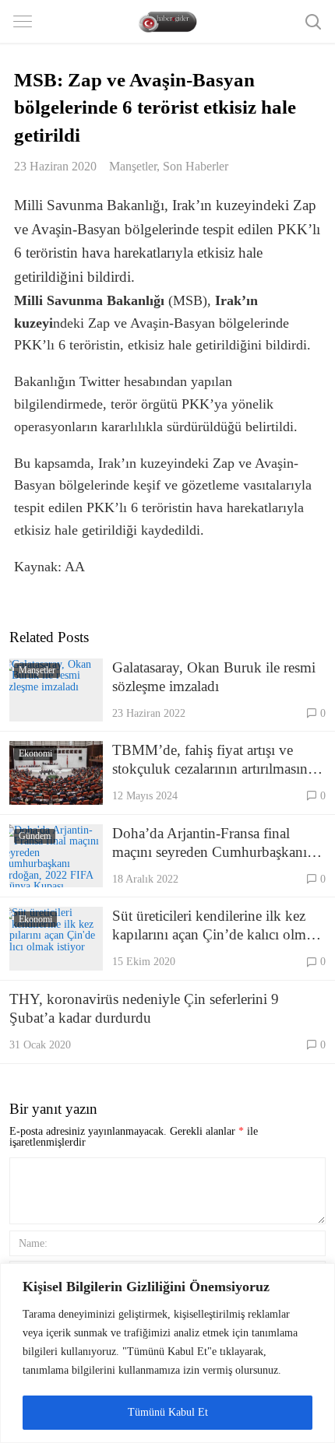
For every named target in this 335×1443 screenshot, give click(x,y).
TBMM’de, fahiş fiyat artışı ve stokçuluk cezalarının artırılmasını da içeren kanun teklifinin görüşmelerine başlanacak (212, 760)
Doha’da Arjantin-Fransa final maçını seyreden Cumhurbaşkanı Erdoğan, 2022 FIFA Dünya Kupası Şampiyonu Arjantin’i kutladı (209, 843)
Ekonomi (35, 753)
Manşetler (133, 166)
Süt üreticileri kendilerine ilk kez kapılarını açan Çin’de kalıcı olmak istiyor (216, 926)
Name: (33, 1243)
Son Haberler (195, 166)
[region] (167, 1353)
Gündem (35, 835)
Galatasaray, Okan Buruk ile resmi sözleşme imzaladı (214, 676)
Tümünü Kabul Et (168, 1412)
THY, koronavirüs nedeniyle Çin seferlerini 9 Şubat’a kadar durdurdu (144, 1008)
